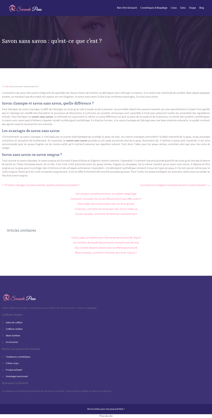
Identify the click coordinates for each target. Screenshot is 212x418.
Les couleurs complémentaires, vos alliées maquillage (106, 194)
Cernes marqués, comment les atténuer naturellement (106, 214)
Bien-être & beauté (127, 8)
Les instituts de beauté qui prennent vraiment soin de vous (106, 242)
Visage (192, 8)
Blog (201, 8)
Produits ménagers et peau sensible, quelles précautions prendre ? (42, 185)
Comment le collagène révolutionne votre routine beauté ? (173, 185)
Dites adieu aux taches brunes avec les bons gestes (106, 204)
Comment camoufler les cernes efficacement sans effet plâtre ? (106, 199)
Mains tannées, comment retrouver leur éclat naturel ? (106, 253)
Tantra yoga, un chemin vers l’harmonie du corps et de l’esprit (106, 237)
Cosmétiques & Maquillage (153, 8)
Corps (174, 8)
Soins (183, 8)
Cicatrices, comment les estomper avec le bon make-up (106, 209)
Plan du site (106, 416)
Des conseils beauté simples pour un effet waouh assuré (106, 248)
